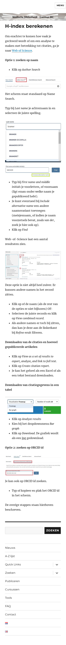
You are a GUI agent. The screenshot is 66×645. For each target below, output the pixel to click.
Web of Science (22, 50)
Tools (8, 597)
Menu (60, 5)
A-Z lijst (10, 556)
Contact (10, 614)
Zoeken (52, 530)
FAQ (8, 606)
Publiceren (12, 581)
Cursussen (12, 589)
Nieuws (10, 547)
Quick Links (13, 564)
